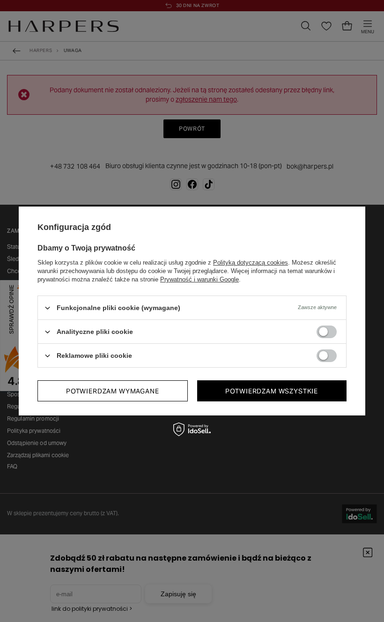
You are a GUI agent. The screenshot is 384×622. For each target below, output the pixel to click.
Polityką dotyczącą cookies (250, 262)
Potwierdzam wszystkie (271, 390)
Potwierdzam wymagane (112, 390)
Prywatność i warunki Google (199, 279)
